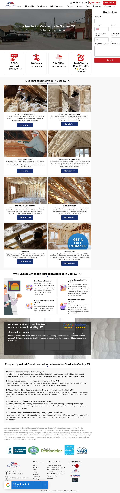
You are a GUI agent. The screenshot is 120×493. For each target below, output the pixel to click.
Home (35, 465)
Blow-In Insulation (53, 469)
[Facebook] (74, 2)
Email (114, 25)
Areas (35, 472)
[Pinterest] (77, 2)
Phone (97, 25)
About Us (36, 467)
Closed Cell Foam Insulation (56, 472)
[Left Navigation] (74, 333)
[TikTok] (83, 2)
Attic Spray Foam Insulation (56, 467)
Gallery (35, 470)
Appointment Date (100, 35)
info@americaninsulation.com (19, 478)
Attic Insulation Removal (55, 465)
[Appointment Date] (97, 39)
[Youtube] (85, 2)
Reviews (36, 474)
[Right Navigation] (82, 333)
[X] (80, 2)
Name (97, 17)
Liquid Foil (50, 478)
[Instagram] (71, 2)
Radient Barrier (52, 476)
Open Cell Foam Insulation (55, 474)
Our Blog (36, 479)
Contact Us (36, 476)
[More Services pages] (46, 6)
